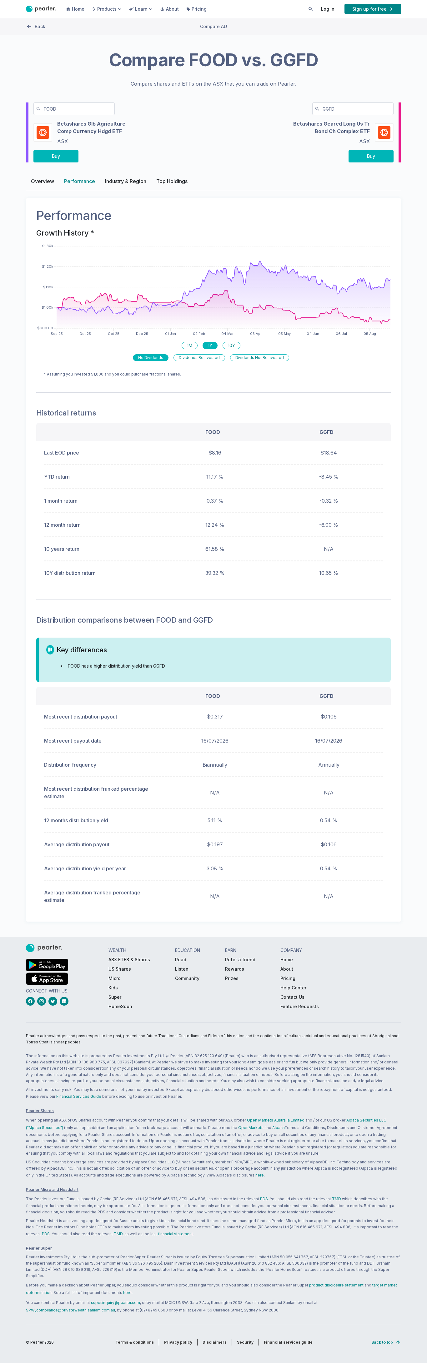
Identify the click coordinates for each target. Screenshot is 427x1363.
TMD (336, 1198)
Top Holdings (172, 181)
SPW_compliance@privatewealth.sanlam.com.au (70, 1310)
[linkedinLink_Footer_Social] (65, 1001)
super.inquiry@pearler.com (115, 1302)
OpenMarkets (251, 1127)
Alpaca (278, 1127)
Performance (79, 181)
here (259, 1175)
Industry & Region (125, 181)
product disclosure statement (336, 1285)
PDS (264, 1198)
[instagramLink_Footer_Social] (42, 1001)
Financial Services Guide (78, 1096)
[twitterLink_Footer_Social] (54, 1001)
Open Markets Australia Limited (275, 1120)
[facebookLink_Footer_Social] (31, 1001)
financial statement (175, 1233)
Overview (42, 181)
